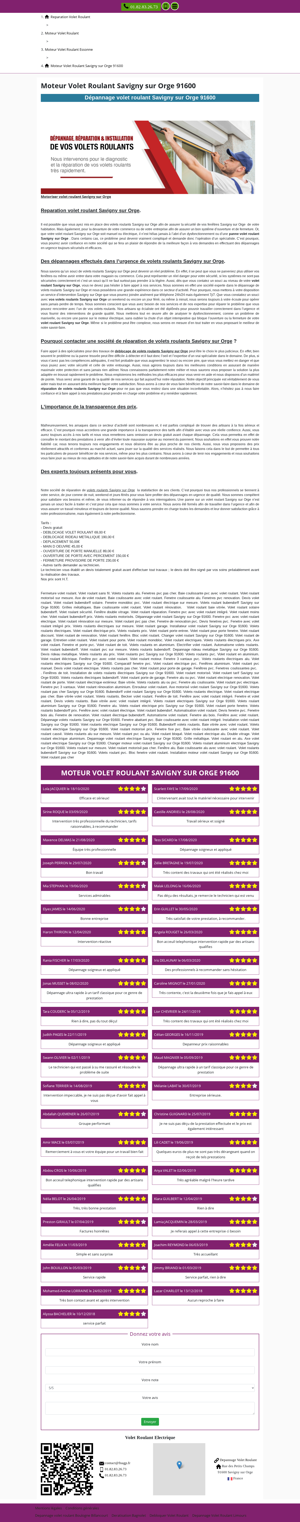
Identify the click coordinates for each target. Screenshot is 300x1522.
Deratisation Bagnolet (129, 1515)
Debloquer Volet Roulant (169, 1515)
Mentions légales (48, 1508)
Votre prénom (150, 1362)
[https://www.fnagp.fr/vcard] (67, 1469)
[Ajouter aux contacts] (166, 6)
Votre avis (150, 1397)
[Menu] (175, 6)
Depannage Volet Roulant (238, 1460)
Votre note (150, 1380)
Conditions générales (82, 1508)
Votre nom (150, 1344)
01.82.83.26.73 (144, 6)
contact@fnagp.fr (117, 1463)
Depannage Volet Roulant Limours (219, 1515)
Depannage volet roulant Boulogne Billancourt (71, 1515)
